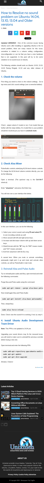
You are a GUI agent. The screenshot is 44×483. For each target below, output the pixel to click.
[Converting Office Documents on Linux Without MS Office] (5, 406)
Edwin (4, 28)
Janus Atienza (25, 398)
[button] (41, 3)
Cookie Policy (24, 474)
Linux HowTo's (15, 398)
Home (3, 8)
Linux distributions (12, 8)
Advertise (32, 474)
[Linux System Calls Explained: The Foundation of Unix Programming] (5, 416)
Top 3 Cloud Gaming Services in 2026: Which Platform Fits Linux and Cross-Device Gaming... (26, 393)
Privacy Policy (13, 474)
